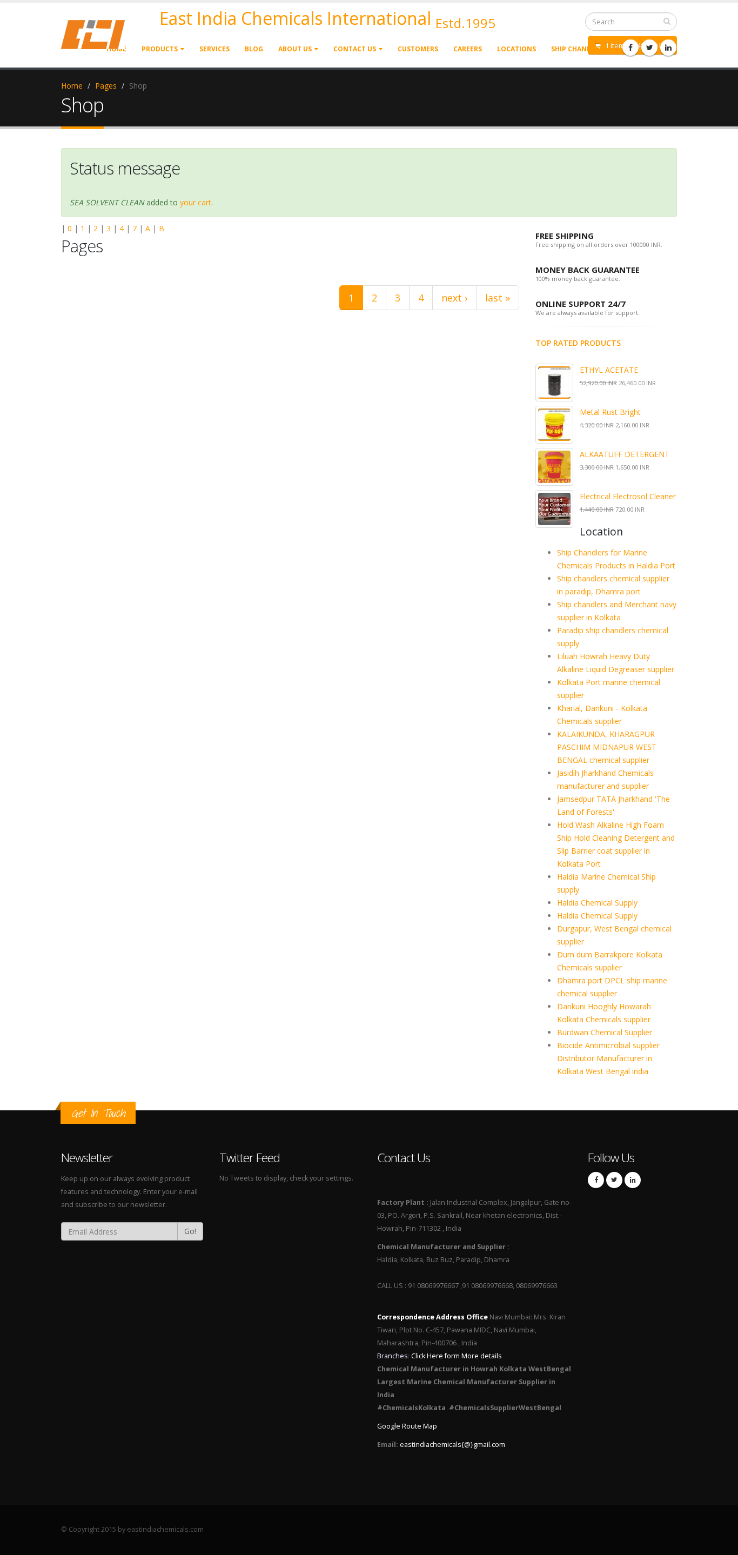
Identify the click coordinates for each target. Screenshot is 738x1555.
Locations (516, 48)
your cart (195, 202)
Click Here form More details (456, 1355)
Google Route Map (407, 1426)
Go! (190, 1231)
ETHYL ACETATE (609, 370)
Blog (254, 48)
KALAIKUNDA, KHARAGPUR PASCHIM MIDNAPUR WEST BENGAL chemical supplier (606, 747)
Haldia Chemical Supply (597, 902)
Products (160, 48)
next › (454, 297)
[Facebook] (630, 47)
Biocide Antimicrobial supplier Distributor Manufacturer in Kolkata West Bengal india (608, 1058)
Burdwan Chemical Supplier (604, 1032)
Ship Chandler (577, 48)
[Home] (99, 34)
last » (497, 297)
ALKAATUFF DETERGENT (624, 454)
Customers (418, 48)
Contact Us (354, 48)
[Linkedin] (668, 47)
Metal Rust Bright (610, 412)
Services (214, 48)
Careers (467, 48)
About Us (295, 48)
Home (72, 86)
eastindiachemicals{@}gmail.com (452, 1444)
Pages (106, 86)
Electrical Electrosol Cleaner (628, 496)
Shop (138, 86)
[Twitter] (649, 47)
